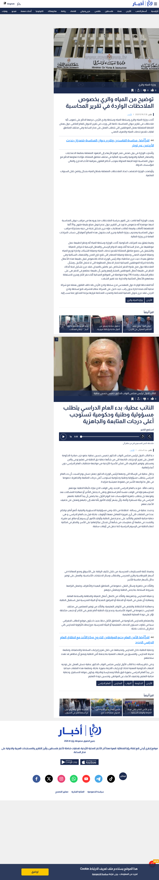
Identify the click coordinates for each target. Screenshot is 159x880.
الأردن (128, 11)
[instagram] (61, 779)
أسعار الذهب (141, 11)
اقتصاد (73, 11)
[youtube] (86, 779)
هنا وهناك (52, 11)
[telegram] (98, 779)
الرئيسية (154, 11)
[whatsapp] (74, 779)
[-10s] (142, 436)
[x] (49, 779)
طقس (98, 11)
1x (71, 436)
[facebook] (36, 779)
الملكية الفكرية (77, 791)
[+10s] (149, 436)
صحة (119, 11)
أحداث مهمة (26, 11)
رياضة (63, 11)
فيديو (14, 11)
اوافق (35, 871)
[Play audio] (63, 437)
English (11, 4)
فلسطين (109, 11)
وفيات (4, 11)
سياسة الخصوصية (100, 874)
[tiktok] (111, 779)
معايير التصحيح (61, 791)
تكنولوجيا (39, 11)
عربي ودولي (85, 11)
